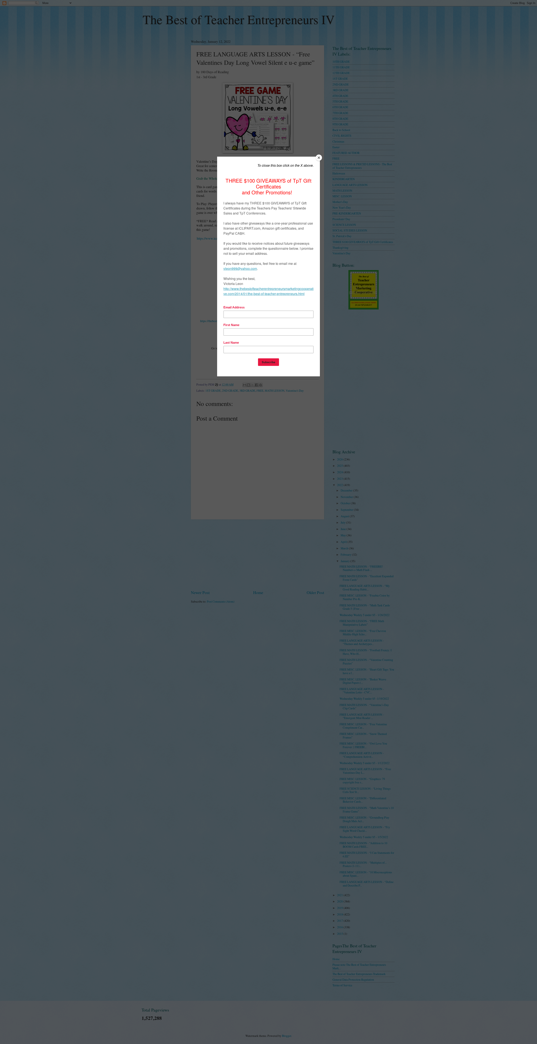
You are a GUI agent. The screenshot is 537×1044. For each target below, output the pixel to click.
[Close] (319, 158)
